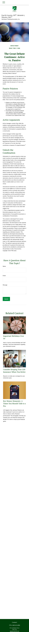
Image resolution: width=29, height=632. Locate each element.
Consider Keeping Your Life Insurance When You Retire (14, 370)
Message (5, 285)
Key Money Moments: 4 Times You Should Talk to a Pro (14, 403)
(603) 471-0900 (16, 625)
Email (4, 275)
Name (4, 266)
